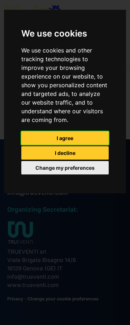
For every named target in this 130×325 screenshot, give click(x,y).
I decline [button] (65, 153)
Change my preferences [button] (65, 168)
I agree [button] (65, 138)
